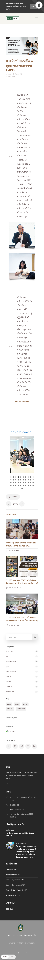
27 (25, 482)
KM (10, 588)
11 (11, 479)
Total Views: (10, 895)
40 (33, 485)
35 (20, 485)
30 (33, 482)
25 (20, 482)
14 (18, 479)
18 (28, 479)
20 (33, 479)
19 (30, 479)
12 (13, 479)
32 (13, 485)
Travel (10, 709)
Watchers (21, 709)
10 (33, 477)
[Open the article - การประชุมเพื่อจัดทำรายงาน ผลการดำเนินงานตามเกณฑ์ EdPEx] (14, 529)
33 (15, 485)
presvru (10, 74)
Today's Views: (11, 875)
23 (15, 482)
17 (25, 479)
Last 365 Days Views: (14, 890)
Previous (13, 455)
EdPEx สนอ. (10, 651)
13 (15, 479)
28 (28, 482)
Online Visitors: (12, 869)
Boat (9, 704)
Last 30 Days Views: (13, 885)
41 (22, 488)
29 (30, 482)
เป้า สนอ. (8, 682)
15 (20, 479)
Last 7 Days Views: (13, 880)
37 (25, 485)
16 (23, 479)
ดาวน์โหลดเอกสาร (11, 672)
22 (13, 482)
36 (23, 485)
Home (9, 31)
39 (30, 485)
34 (18, 485)
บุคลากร (8, 677)
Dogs (17, 704)
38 (28, 485)
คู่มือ (7, 666)
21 (11, 482)
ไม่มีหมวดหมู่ (10, 692)
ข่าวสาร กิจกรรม (19, 31)
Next (31, 455)
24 (18, 482)
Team (25, 704)
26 (23, 482)
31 (11, 485)
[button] (8, 957)
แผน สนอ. (9, 687)
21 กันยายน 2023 (17, 74)
